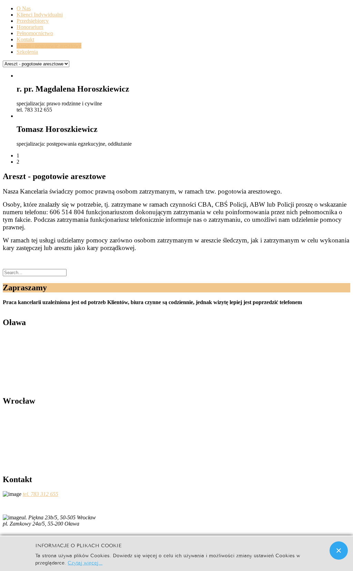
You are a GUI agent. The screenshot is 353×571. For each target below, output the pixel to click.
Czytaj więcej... (85, 562)
